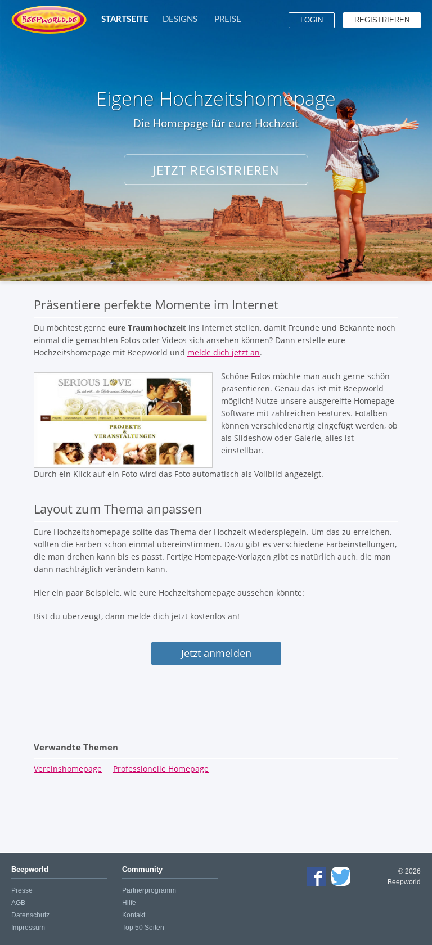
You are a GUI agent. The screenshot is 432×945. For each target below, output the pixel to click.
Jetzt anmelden (216, 653)
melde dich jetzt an (223, 352)
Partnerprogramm (149, 890)
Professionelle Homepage (161, 768)
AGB (18, 903)
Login (311, 20)
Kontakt (133, 915)
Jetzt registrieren (216, 169)
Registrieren (382, 20)
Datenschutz (30, 915)
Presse (22, 890)
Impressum (28, 928)
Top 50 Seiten (143, 928)
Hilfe (129, 903)
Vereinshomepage (68, 768)
